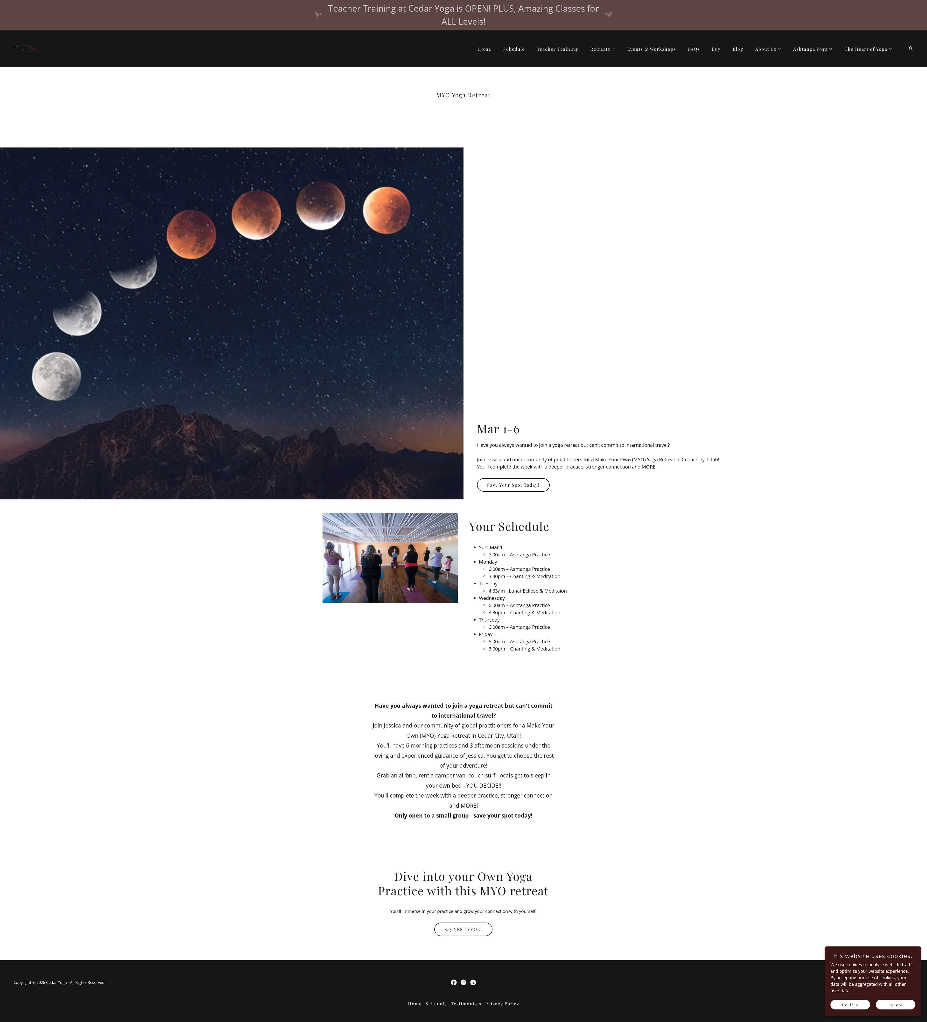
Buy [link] (716, 49)
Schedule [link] (514, 49)
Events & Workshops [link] (651, 49)
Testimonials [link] (466, 1004)
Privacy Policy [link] (502, 1004)
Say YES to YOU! (463, 929)
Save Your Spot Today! (513, 485)
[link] (24, 48)
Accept (895, 1004)
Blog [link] (738, 49)
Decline (850, 1004)
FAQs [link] (694, 49)
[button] (600, 49)
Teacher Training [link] (557, 49)
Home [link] (484, 49)
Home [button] (415, 1004)
